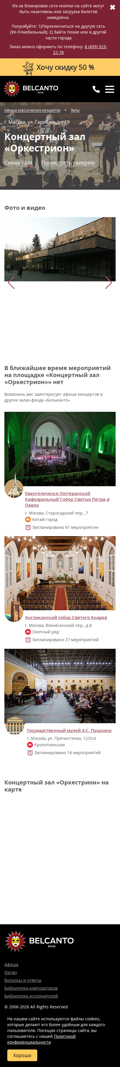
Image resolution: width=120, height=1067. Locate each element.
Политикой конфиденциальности (41, 1039)
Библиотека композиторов (31, 988)
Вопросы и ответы (22, 980)
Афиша (11, 964)
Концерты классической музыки (30, 89)
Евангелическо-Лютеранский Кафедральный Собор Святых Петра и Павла (67, 499)
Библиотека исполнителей (31, 996)
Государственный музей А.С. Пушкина (69, 730)
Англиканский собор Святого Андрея (66, 617)
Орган (10, 972)
